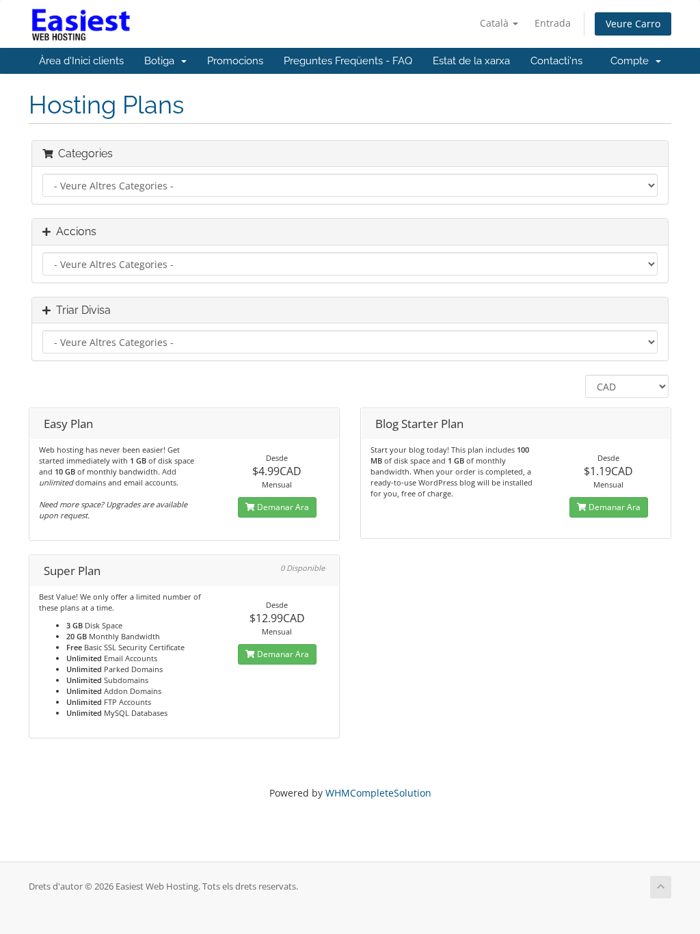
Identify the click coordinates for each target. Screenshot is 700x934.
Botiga (162, 61)
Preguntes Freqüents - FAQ (348, 61)
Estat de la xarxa (471, 61)
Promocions (235, 61)
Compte (632, 61)
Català (495, 22)
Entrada (553, 22)
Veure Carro (633, 23)
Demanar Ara (282, 507)
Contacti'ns (556, 61)
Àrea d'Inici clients (81, 61)
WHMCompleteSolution (378, 792)
